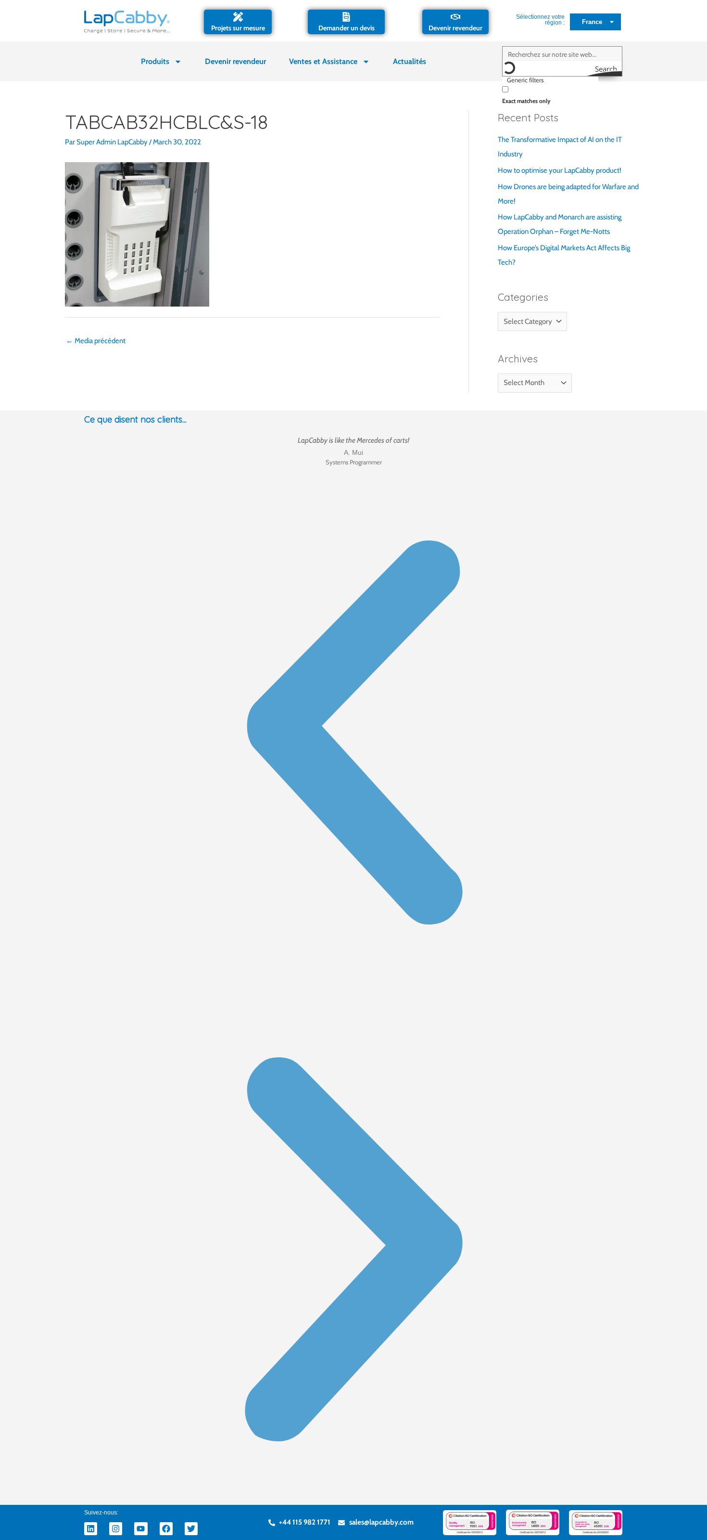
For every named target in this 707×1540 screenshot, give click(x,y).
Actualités (409, 61)
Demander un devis (346, 28)
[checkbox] (550, 94)
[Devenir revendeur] (455, 17)
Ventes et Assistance (323, 61)
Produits (155, 61)
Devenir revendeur (455, 28)
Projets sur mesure (238, 28)
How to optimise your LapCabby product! (559, 170)
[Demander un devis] (346, 17)
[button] (353, 734)
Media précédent (96, 340)
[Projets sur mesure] (238, 17)
